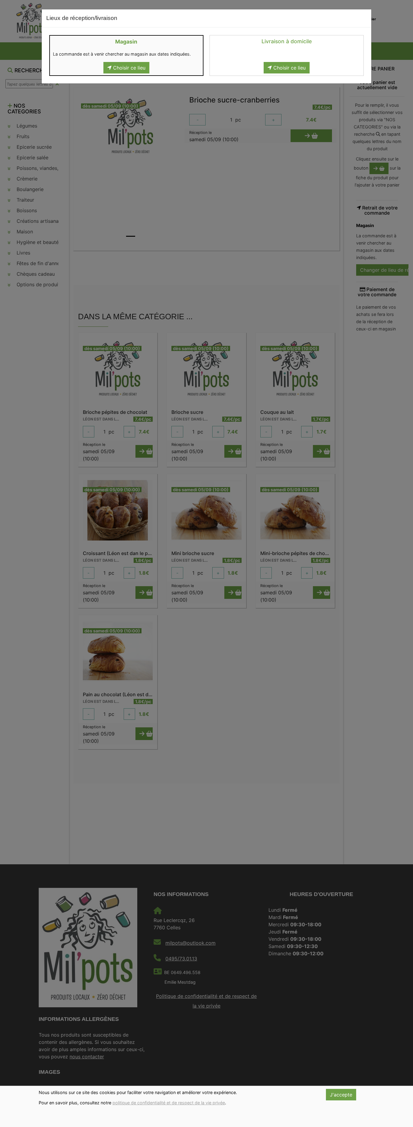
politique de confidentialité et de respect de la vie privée (168, 1102)
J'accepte (341, 1095)
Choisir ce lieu (128, 68)
